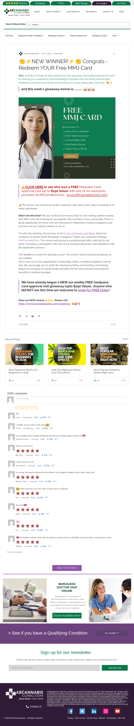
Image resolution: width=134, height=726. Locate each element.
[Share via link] (39, 316)
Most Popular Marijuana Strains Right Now (107, 371)
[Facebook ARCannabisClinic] (70, 711)
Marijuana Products (56, 36)
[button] (37, 11)
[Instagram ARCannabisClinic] (105, 711)
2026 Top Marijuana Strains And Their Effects (66, 371)
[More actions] (113, 53)
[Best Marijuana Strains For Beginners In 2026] (24, 354)
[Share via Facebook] (20, 316)
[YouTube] (117, 711)
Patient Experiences (78, 36)
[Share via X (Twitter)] (26, 316)
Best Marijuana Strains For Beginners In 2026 (23, 371)
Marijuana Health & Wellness (30, 36)
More (115, 36)
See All (125, 339)
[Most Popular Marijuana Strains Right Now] (109, 354)
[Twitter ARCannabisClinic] (82, 711)
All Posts (9, 36)
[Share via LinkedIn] (32, 316)
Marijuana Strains (99, 36)
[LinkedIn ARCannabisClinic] (94, 711)
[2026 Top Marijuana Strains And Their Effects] (67, 354)
